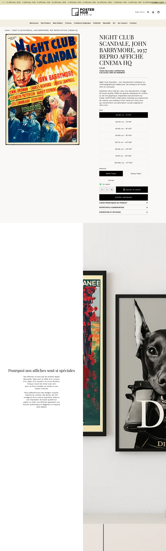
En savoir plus (159, 2)
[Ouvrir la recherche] (148, 12)
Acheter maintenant (123, 197)
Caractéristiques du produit (113, 203)
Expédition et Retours (110, 212)
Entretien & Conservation (111, 207)
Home (7, 30)
